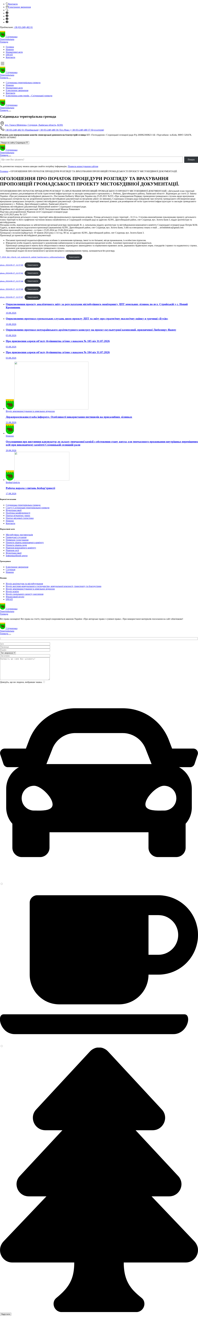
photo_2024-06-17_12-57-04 (11, 281)
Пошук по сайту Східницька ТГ (14, 143)
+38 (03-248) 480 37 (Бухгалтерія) (87, 130)
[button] (12, 4)
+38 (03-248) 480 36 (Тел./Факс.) (55, 130)
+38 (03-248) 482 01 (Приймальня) (22, 130)
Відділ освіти (12, 591)
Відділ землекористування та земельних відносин (30, 589)
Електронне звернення (17, 90)
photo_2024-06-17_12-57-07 (11, 297)
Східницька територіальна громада (23, 82)
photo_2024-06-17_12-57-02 (11, 273)
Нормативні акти (14, 52)
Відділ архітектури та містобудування (24, 583)
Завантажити (74, 257)
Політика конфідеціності (18, 513)
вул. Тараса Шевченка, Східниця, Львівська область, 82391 (34, 125)
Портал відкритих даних (18, 515)
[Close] (10, 78)
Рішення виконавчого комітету (21, 548)
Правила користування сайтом (83, 166)
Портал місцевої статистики (20, 518)
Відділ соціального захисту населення (24, 594)
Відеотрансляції (13, 510)
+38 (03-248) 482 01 (23, 27)
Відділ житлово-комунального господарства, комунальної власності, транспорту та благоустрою (53, 586)
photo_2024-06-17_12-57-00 (11, 265)
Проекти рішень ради (16, 545)
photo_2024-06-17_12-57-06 (11, 289)
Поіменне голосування (17, 540)
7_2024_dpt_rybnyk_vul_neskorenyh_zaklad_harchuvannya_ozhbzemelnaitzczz (32, 257)
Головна (10, 47)
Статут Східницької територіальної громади (27, 507)
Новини (10, 49)
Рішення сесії (12, 550)
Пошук (191, 159)
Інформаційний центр (17, 555)
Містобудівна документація (19, 534)
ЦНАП (9, 54)
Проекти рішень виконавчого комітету (25, 542)
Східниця (10, 569)
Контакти (10, 57)
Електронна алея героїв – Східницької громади (29, 95)
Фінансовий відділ (15, 596)
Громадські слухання (16, 537)
